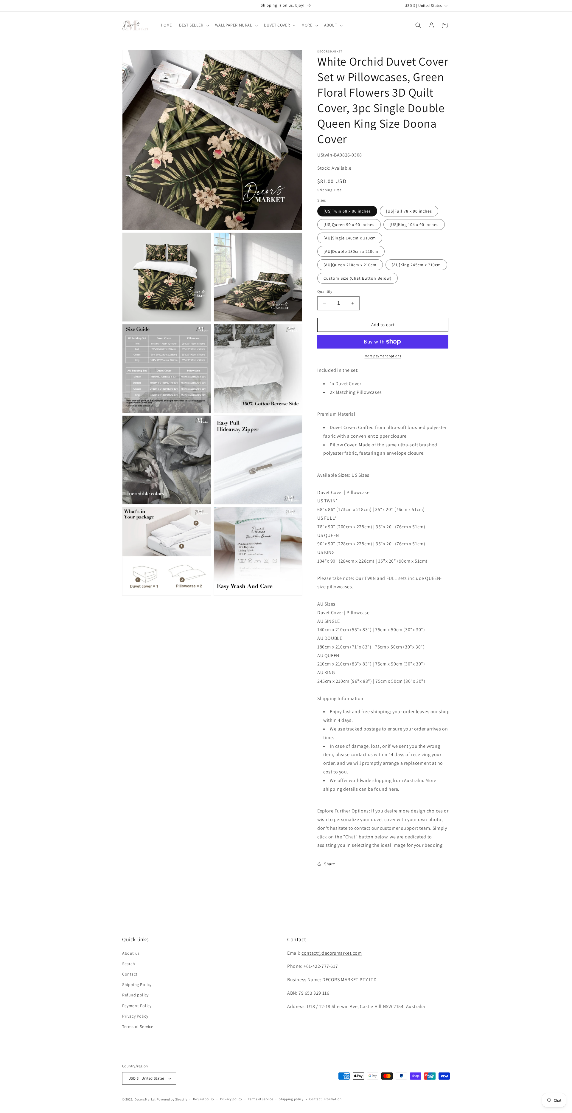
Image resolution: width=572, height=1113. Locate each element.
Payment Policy (136, 1005)
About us (131, 953)
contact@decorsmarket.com (331, 953)
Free (338, 190)
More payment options (383, 356)
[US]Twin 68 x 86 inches (347, 211)
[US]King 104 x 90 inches (414, 224)
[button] (193, 25)
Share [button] (329, 863)
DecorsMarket (145, 1099)
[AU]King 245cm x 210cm (416, 264)
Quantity (324, 291)
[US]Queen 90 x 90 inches (349, 224)
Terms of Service (137, 1026)
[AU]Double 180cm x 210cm (351, 251)
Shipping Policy (137, 984)
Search (128, 963)
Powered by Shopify (172, 1099)
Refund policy (135, 995)
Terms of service (260, 1099)
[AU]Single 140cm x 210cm (350, 238)
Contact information (325, 1099)
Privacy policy (231, 1099)
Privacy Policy (135, 1016)
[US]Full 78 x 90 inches (409, 211)
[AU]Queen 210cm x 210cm (350, 264)
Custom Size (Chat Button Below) (357, 278)
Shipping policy (291, 1099)
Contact (129, 974)
